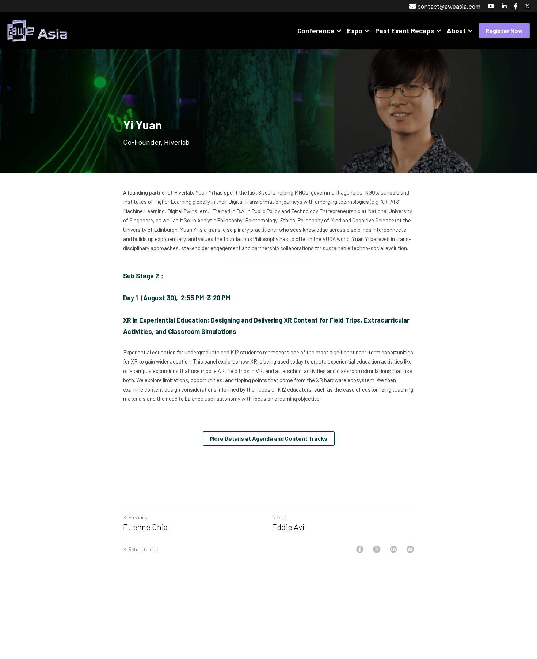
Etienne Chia (145, 526)
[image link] (37, 30)
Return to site (143, 549)
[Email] (410, 549)
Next (277, 517)
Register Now (504, 30)
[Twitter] (376, 549)
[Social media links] (491, 6)
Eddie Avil (289, 526)
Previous (137, 517)
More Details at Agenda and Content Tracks (268, 438)
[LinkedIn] (393, 549)
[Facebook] (359, 549)
